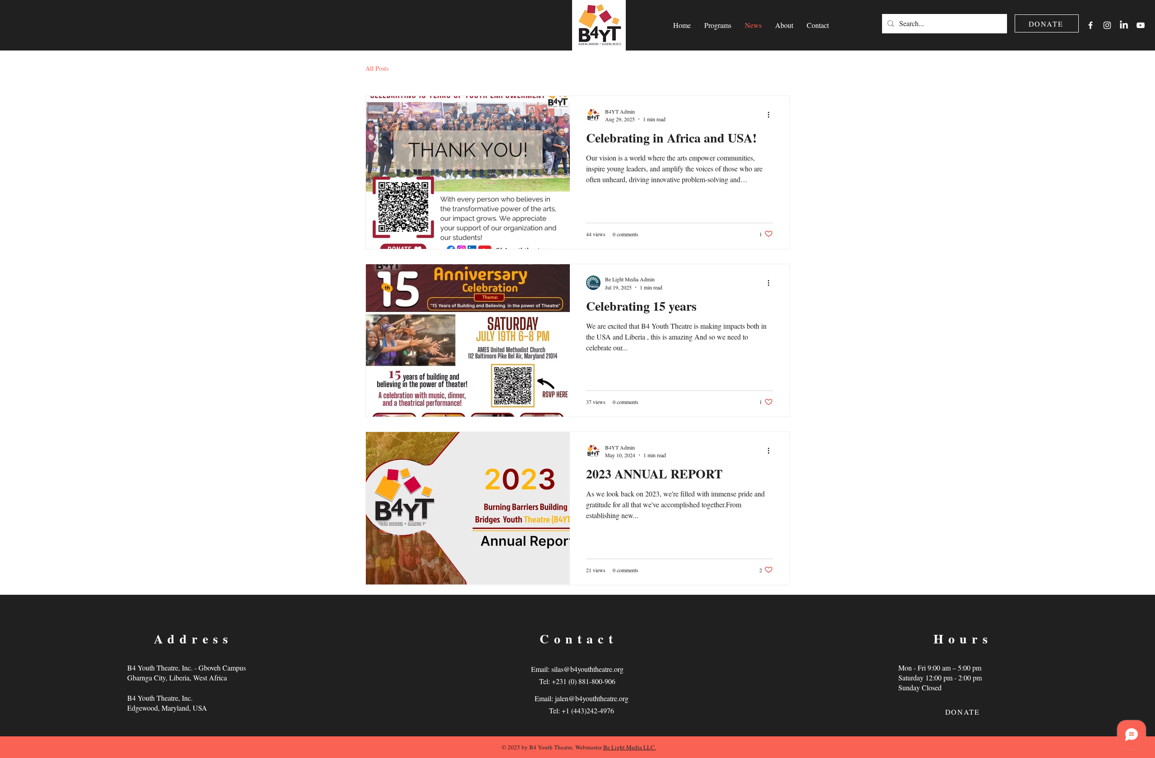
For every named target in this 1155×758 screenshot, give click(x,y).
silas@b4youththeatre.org (587, 669)
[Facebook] (1090, 25)
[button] (718, 25)
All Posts (376, 68)
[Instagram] (1107, 25)
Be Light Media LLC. (629, 747)
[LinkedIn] (1124, 25)
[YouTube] (1141, 25)
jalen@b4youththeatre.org (591, 698)
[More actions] (771, 115)
